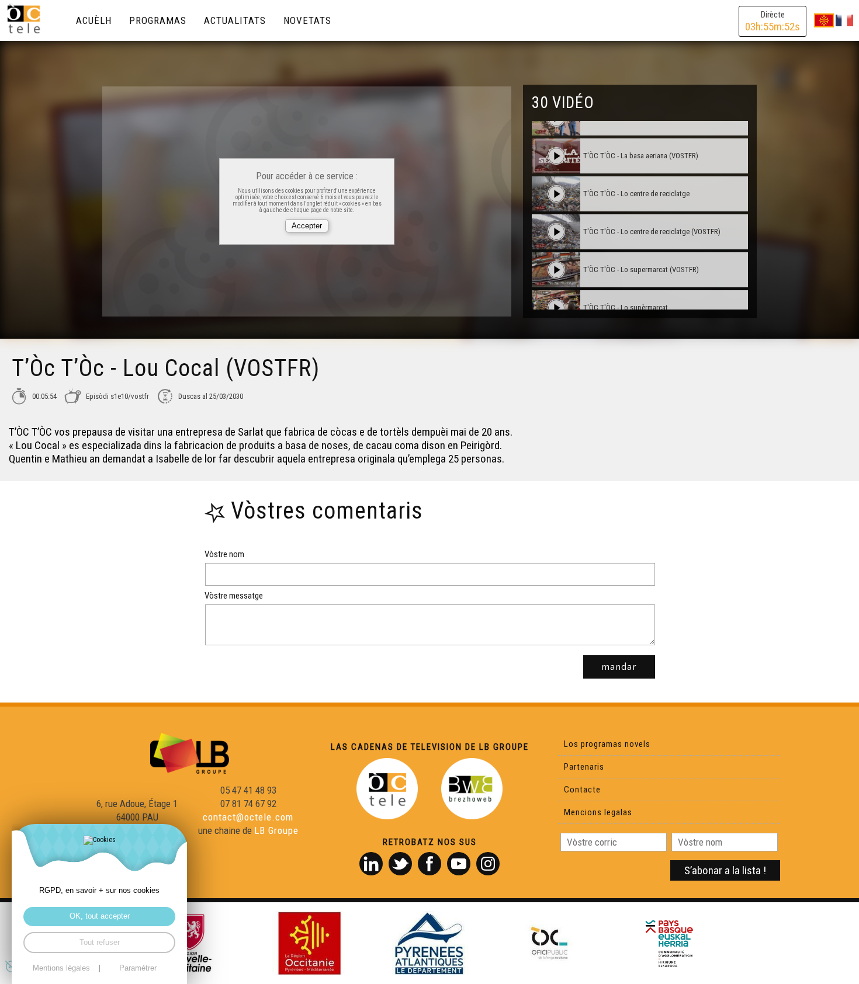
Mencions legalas (598, 812)
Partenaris (584, 767)
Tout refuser (99, 942)
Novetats (307, 20)
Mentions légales (61, 968)
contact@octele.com (248, 817)
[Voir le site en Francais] (844, 20)
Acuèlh (94, 20)
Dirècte (772, 21)
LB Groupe (276, 830)
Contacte (582, 789)
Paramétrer (138, 968)
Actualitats (235, 20)
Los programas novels (607, 744)
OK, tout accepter (100, 916)
